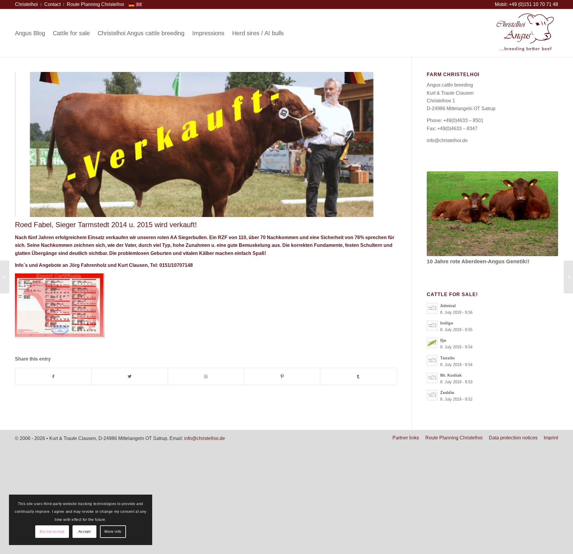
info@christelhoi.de (447, 140)
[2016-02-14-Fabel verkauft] (206, 144)
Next (549, 207)
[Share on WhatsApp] (206, 376)
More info (112, 532)
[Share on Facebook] (53, 376)
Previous (436, 207)
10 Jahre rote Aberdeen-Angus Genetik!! (478, 261)
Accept (84, 532)
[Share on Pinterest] (282, 376)
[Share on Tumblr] (358, 376)
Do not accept (52, 532)
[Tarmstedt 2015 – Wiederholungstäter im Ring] (4, 277)
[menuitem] (28, 4)
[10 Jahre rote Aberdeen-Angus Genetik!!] (492, 213)
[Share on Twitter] (129, 376)
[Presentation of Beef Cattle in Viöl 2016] (568, 277)
